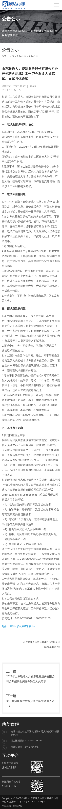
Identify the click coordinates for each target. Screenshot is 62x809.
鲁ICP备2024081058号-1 (32, 801)
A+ (10, 89)
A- (15, 89)
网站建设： (7, 805)
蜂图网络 (18, 805)
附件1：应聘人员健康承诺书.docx (19, 626)
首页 (11, 56)
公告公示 (21, 56)
